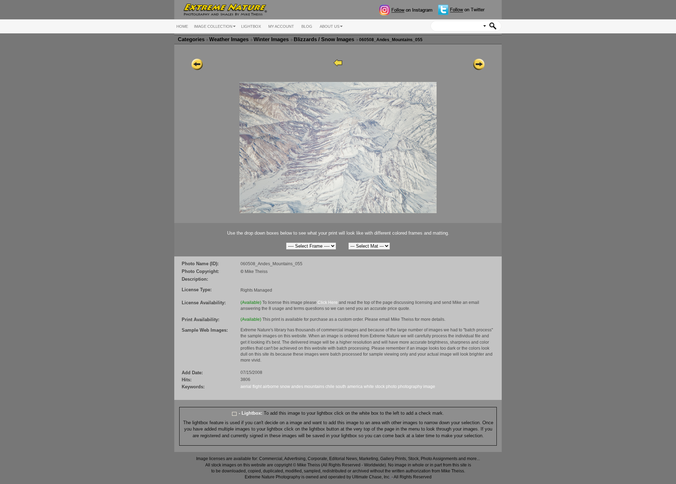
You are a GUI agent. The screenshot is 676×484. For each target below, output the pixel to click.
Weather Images (229, 39)
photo (391, 386)
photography (410, 386)
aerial (245, 386)
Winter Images (272, 39)
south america (349, 386)
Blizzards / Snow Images (325, 39)
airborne (271, 386)
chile (329, 386)
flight (257, 386)
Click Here (328, 302)
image (429, 386)
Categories (191, 39)
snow (285, 386)
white (369, 386)
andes (297, 386)
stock (380, 386)
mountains (314, 386)
